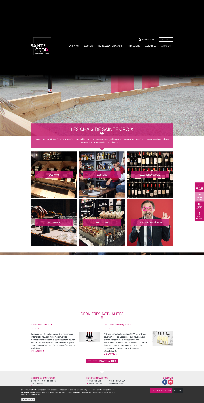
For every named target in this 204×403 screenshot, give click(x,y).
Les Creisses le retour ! (42, 324)
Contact (166, 39)
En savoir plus (28, 400)
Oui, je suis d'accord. (161, 390)
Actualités (150, 46)
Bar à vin (88, 46)
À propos (166, 46)
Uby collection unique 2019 (117, 324)
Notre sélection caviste (110, 46)
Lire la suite (36, 351)
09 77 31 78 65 (148, 39)
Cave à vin (74, 46)
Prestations (134, 46)
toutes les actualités (102, 361)
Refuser (178, 390)
